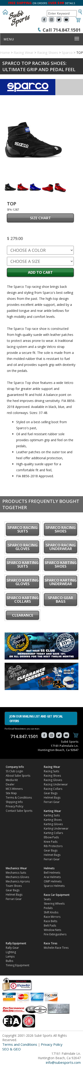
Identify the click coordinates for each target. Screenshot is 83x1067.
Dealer (10, 784)
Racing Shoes (47, 52)
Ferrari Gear (52, 802)
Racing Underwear (56, 784)
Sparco (67, 52)
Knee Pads (50, 842)
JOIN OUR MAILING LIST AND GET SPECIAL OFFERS (36, 718)
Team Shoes (14, 886)
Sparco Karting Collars (22, 599)
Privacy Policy (14, 806)
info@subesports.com (63, 1062)
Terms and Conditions (19, 1044)
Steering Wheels (54, 904)
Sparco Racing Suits (23, 529)
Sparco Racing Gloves (23, 546)
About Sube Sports (18, 776)
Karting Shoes (53, 820)
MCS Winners (14, 789)
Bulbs (9, 961)
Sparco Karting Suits (22, 564)
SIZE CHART (40, 217)
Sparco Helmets (54, 886)
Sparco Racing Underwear (61, 546)
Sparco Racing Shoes (61, 529)
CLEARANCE (22, 615)
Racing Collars (53, 789)
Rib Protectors (53, 846)
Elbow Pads (51, 837)
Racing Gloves (53, 780)
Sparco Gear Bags (60, 599)
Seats (47, 899)
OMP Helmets (53, 881)
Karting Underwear (56, 828)
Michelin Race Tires (56, 948)
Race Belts (50, 921)
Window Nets (52, 930)
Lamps (10, 956)
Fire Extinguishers (55, 934)
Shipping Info (14, 802)
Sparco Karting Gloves (22, 582)
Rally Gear (12, 948)
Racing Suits (51, 771)
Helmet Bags (52, 797)
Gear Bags (50, 793)
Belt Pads (50, 925)
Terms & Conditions (19, 797)
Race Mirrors (52, 917)
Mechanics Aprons (18, 881)
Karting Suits (52, 815)
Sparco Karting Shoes (60, 564)
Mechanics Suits (16, 873)
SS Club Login (14, 771)
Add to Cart (40, 272)
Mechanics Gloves (17, 877)
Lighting (11, 952)
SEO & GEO (11, 1049)
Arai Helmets (52, 877)
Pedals (48, 908)
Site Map (11, 793)
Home (5, 52)
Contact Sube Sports (19, 811)
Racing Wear (23, 52)
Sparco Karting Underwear (60, 582)
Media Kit (12, 780)
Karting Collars (53, 833)
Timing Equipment (17, 965)
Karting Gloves (53, 824)
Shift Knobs (51, 912)
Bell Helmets (52, 873)
